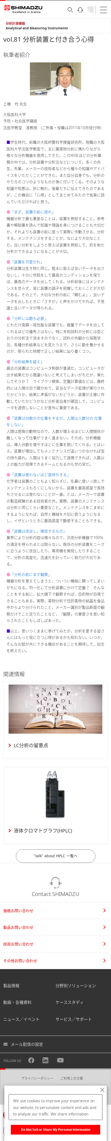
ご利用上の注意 (71, 1078)
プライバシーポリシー (37, 1078)
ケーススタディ (70, 1002)
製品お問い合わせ (18, 927)
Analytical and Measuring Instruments (37, 28)
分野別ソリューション (76, 985)
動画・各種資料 (17, 1002)
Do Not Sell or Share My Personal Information (55, 1130)
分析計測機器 (15, 23)
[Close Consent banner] (102, 1090)
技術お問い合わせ (18, 944)
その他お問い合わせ (20, 960)
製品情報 (11, 985)
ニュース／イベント (21, 1019)
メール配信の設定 (27, 1044)
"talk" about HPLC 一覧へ (56, 855)
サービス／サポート (74, 1019)
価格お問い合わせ (18, 910)
